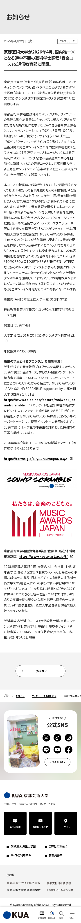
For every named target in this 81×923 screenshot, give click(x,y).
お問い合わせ (40, 827)
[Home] (6, 696)
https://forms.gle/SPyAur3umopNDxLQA (35, 458)
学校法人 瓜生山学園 (23, 846)
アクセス (66, 827)
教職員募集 (55, 855)
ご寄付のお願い (58, 846)
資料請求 (15, 827)
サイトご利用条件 (21, 855)
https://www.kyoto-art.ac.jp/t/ (43, 556)
